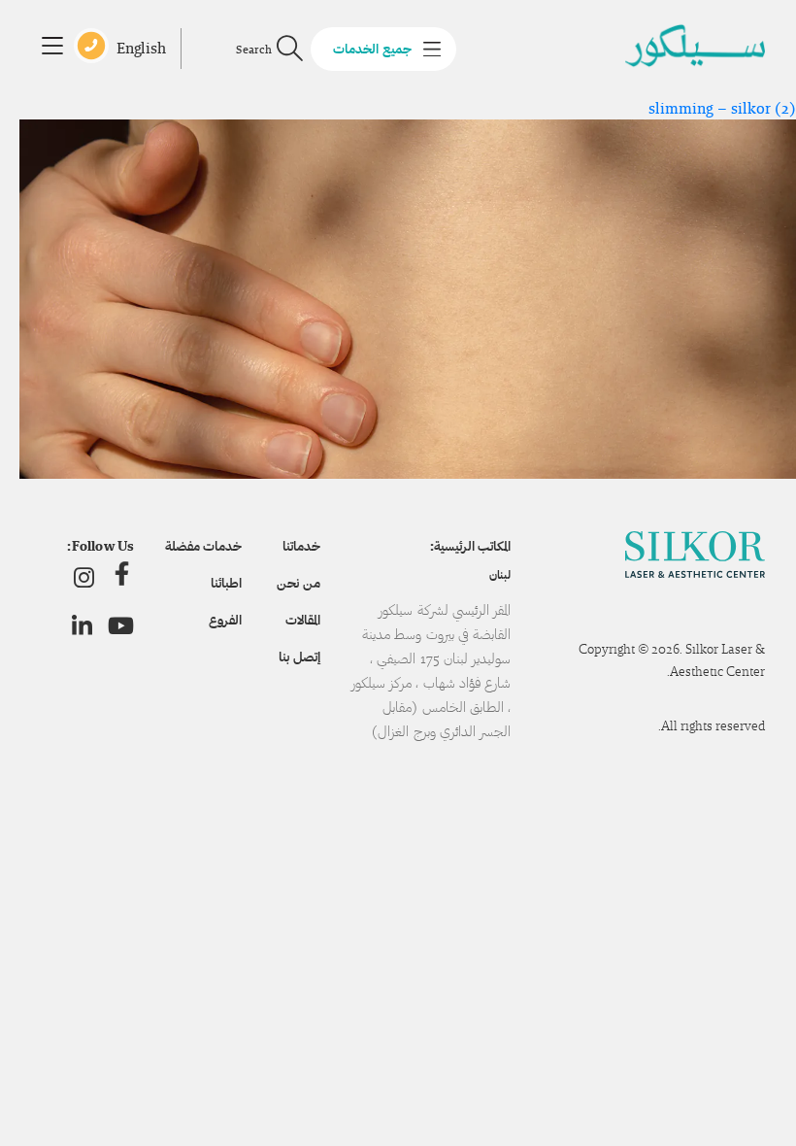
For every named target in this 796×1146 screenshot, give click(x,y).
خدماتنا (301, 546)
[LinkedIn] (82, 626)
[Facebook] (122, 576)
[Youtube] (121, 625)
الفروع (225, 619)
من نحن (298, 582)
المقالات (302, 619)
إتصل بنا (299, 656)
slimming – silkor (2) (722, 108)
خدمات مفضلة (203, 546)
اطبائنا (226, 582)
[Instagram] (84, 576)
